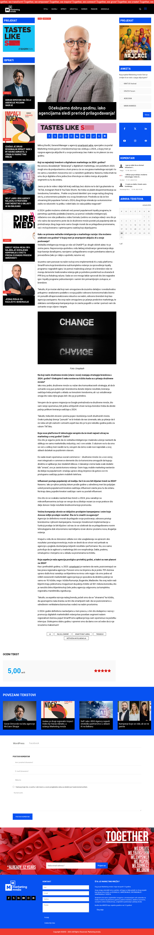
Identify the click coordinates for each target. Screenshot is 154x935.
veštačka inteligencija (76, 638)
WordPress (18, 743)
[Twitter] (135, 129)
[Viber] (71, 136)
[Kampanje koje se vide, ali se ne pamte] (134, 715)
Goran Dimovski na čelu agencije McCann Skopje (18, 102)
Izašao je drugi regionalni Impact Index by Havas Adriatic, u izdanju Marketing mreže (18, 151)
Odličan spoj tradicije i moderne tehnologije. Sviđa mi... (136, 176)
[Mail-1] (146, 141)
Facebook (34, 743)
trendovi (99, 634)
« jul (120, 243)
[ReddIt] (93, 136)
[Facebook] (49, 136)
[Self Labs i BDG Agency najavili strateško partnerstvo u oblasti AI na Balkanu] (19, 179)
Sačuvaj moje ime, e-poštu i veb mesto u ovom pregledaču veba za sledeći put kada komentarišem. (52, 787)
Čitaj (39, 18)
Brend (7, 292)
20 (135, 229)
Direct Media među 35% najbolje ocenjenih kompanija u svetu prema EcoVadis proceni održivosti (18, 252)
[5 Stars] (109, 670)
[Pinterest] (88, 136)
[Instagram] (135, 141)
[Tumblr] (99, 136)
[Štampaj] (82, 136)
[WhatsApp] (60, 136)
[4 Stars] (106, 670)
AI (50, 634)
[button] (140, 9)
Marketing (46, 18)
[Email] (66, 136)
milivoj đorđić (63, 634)
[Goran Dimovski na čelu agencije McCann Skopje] (19, 81)
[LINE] (104, 136)
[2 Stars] (99, 670)
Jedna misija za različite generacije (17, 300)
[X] (54, 136)
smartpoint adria (85, 145)
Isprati (7, 93)
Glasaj (147, 115)
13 (135, 225)
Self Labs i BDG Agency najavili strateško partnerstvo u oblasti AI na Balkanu (18, 202)
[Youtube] (124, 141)
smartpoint (74, 566)
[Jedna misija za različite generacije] (19, 280)
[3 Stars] (102, 670)
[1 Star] (95, 670)
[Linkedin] (77, 136)
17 (121, 229)
